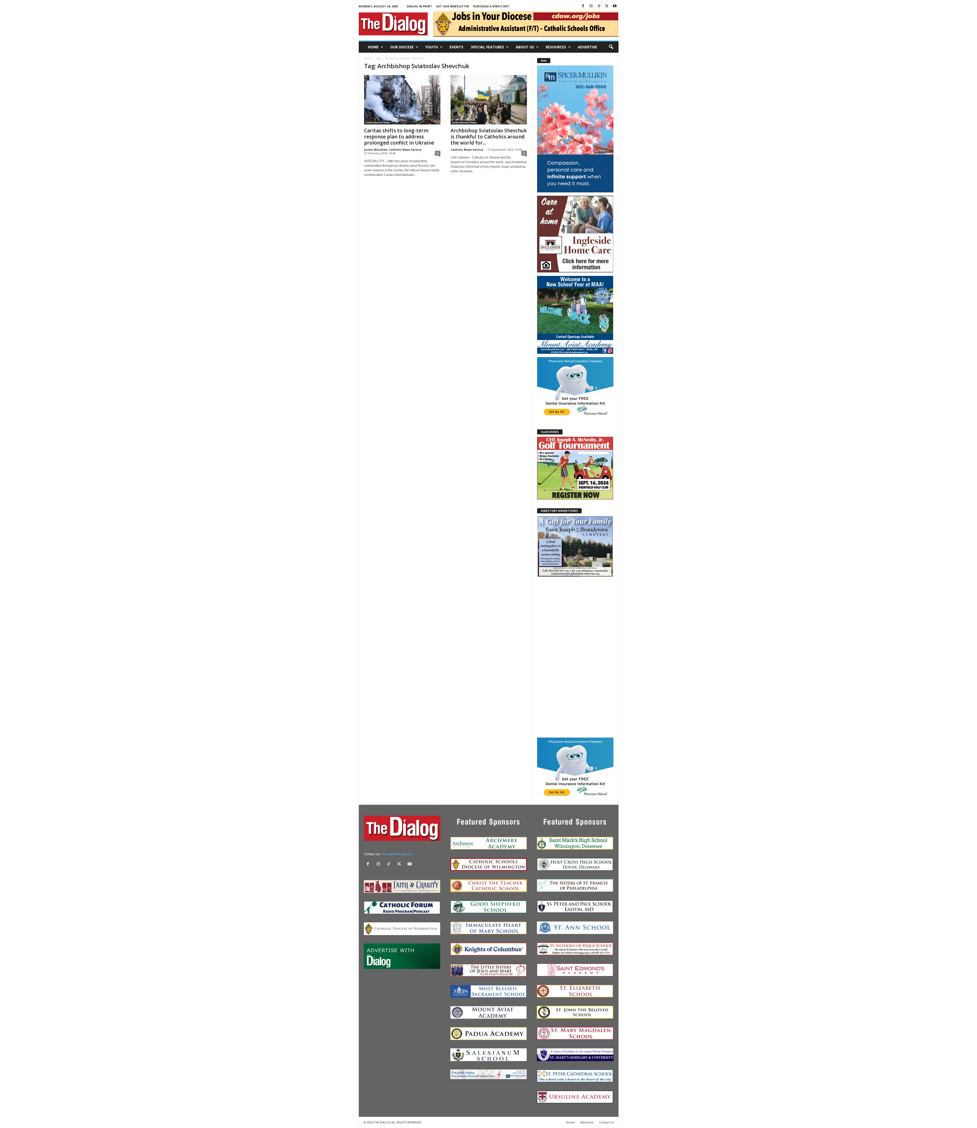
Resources (556, 47)
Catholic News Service (467, 149)
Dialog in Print (419, 6)
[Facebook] (583, 6)
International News (377, 122)
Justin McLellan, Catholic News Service (393, 149)
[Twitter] (607, 6)
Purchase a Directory (491, 6)
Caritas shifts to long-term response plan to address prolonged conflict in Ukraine (399, 136)
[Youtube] (615, 6)
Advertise (587, 47)
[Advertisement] (575, 657)
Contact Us (606, 1122)
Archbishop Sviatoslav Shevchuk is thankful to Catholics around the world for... (489, 136)
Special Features (487, 47)
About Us (525, 47)
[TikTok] (599, 6)
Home (373, 47)
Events (456, 47)
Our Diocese (402, 47)
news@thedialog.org (397, 854)
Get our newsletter (452, 6)
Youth (431, 47)
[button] (610, 47)
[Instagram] (591, 6)
